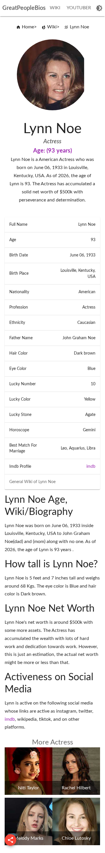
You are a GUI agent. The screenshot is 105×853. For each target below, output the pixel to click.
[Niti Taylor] (28, 793)
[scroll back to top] (10, 840)
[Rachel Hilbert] (76, 793)
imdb (90, 467)
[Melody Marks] (28, 843)
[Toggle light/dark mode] (99, 8)
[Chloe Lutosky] (76, 843)
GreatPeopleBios (24, 8)
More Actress (52, 742)
